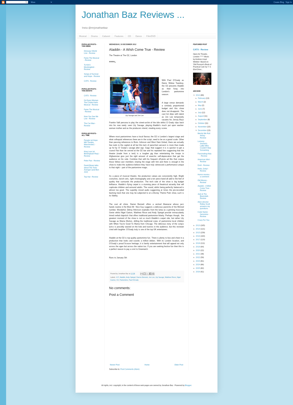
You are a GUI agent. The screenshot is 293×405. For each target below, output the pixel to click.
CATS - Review (90, 81)
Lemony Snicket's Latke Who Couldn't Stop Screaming (204, 145)
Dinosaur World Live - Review (90, 52)
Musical (83, 36)
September (203, 119)
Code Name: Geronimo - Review (203, 214)
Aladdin (122, 277)
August (201, 116)
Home (147, 365)
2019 (198, 247)
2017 (198, 240)
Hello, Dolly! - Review (203, 170)
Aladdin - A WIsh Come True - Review (204, 188)
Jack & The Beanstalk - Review (203, 196)
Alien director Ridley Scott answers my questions (204, 205)
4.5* (117, 277)
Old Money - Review (203, 181)
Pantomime (124, 280)
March (201, 102)
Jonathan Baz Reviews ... (133, 15)
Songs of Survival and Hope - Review (92, 75)
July (200, 112)
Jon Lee (152, 277)
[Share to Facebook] (150, 273)
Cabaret (106, 36)
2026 (198, 272)
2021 (198, 254)
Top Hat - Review (91, 177)
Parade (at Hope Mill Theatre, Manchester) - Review (91, 143)
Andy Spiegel (131, 277)
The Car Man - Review (90, 124)
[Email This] (141, 273)
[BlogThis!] (144, 273)
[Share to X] (147, 273)
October (201, 123)
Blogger (188, 385)
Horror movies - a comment (204, 175)
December (202, 130)
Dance (139, 36)
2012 (198, 95)
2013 (198, 225)
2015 (198, 233)
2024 (198, 265)
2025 (198, 268)
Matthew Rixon (170, 277)
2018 (198, 243)
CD (129, 36)
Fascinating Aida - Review (204, 155)
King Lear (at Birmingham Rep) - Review (92, 153)
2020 (198, 250)
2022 (198, 257)
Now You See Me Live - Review (91, 117)
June (200, 109)
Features (119, 36)
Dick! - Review (204, 165)
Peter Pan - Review (92, 161)
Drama (94, 36)
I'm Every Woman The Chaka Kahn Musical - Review (91, 102)
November (202, 127)
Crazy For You (203, 220)
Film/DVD (151, 36)
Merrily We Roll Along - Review (204, 135)
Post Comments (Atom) (129, 369)
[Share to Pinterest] (153, 273)
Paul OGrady (134, 280)
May (200, 105)
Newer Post (114, 365)
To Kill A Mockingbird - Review (89, 67)
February (202, 98)
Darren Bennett (142, 277)
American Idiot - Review (204, 160)
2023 (198, 261)
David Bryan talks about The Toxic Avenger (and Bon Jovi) (91, 168)
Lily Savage (160, 277)
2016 (198, 236)
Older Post (178, 365)
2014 (198, 229)
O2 (117, 280)
